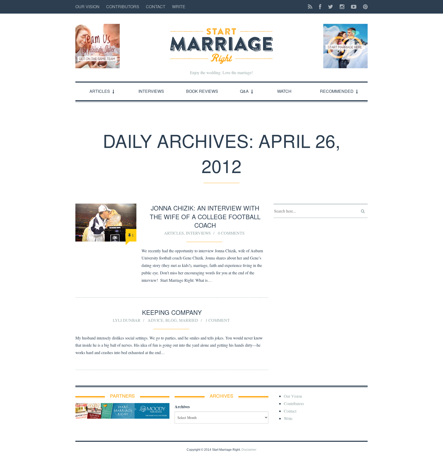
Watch (284, 91)
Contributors (122, 6)
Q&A (244, 91)
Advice (155, 320)
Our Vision (87, 6)
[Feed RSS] (310, 7)
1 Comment (217, 320)
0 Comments (231, 233)
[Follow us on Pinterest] (364, 7)
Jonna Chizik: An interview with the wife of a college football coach (205, 216)
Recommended (337, 91)
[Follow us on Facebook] (320, 7)
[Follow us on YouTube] (353, 7)
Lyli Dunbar (126, 320)
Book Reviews (202, 91)
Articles (99, 91)
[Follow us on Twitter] (330, 7)
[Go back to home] (221, 41)
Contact (155, 6)
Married (188, 320)
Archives (182, 406)
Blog (171, 320)
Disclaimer (248, 450)
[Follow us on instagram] (342, 7)
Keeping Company (172, 312)
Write (178, 6)
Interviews (151, 91)
